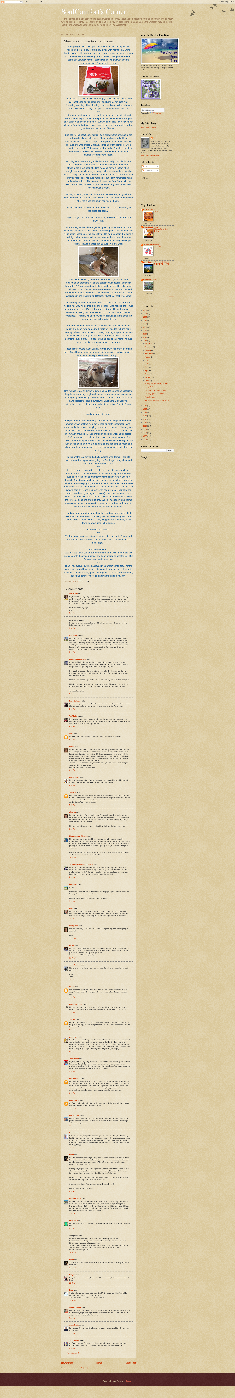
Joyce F (72, 1019)
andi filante (73, 594)
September (149, 354)
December (149, 343)
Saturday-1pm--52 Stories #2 (155, 394)
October (148, 350)
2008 (145, 433)
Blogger (128, 1381)
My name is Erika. (76, 1198)
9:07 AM (72, 1191)
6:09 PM (72, 726)
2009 (145, 429)
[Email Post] (88, 581)
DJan (71, 908)
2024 (145, 317)
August (148, 357)
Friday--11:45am (150, 387)
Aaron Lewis (74, 1325)
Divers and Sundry (76, 1004)
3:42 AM (72, 1071)
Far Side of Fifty (75, 1078)
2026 (145, 310)
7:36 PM (72, 1213)
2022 (145, 324)
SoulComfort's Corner (93, 11)
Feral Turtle (73, 1220)
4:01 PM (72, 1348)
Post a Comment (73, 1353)
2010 (145, 426)
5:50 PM (72, 694)
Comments (148, 170)
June (147, 364)
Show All (171, 296)
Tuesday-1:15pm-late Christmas (156, 390)
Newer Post (67, 1363)
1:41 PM (72, 980)
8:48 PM (72, 1052)
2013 (145, 416)
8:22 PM (72, 829)
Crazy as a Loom (149, 280)
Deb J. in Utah (74, 1115)
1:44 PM (72, 1126)
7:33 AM (72, 919)
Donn (71, 1290)
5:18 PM (72, 1030)
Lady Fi (72, 1275)
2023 (145, 320)
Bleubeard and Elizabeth (78, 836)
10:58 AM (72, 1283)
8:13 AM (72, 1229)
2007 (145, 436)
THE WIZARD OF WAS (161, 264)
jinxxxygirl (73, 1037)
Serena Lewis (74, 1133)
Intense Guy (73, 884)
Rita (154, 138)
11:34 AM (72, 1252)
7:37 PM (72, 805)
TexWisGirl (73, 716)
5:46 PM (72, 652)
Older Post (130, 1363)
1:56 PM (72, 997)
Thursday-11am (150, 397)
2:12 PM (72, 1148)
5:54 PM (72, 709)
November (149, 347)
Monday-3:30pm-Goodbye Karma (156, 383)
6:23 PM (72, 770)
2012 (145, 419)
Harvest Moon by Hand (77, 659)
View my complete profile (150, 155)
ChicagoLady (74, 777)
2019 (145, 334)
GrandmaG (73, 635)
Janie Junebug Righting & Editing (156, 262)
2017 (145, 341)
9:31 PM (72, 1093)
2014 (145, 412)
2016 (145, 406)
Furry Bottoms (74, 701)
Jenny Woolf (74, 1059)
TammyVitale (74, 1340)
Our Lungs (157, 246)
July (147, 360)
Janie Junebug (74, 965)
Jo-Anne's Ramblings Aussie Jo (81, 864)
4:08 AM (72, 1333)
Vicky (71, 734)
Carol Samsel (74, 1100)
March (147, 374)
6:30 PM (72, 785)
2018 (145, 337)
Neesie (71, 746)
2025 (145, 314)
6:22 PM (72, 740)
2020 (145, 330)
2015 (145, 409)
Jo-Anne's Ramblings (151, 245)
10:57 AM (72, 1268)
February (148, 377)
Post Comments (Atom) (79, 1368)
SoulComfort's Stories (148, 127)
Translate (157, 113)
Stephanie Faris (75, 1308)
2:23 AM (72, 877)
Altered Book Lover (150, 227)
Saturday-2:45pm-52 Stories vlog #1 (157, 400)
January (148, 381)
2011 (145, 422)
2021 (145, 327)
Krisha (71, 945)
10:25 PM (72, 1108)
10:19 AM (72, 938)
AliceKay (72, 812)
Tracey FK (73, 792)
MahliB (72, 987)
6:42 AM (72, 1318)
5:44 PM (72, 628)
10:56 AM (72, 958)
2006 (145, 439)
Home (99, 1363)
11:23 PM (72, 857)
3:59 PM (72, 1012)
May (147, 367)
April (147, 371)
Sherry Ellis (73, 926)
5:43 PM (72, 613)
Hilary (71, 1155)
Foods (156, 212)
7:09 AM (72, 901)
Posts (146, 166)
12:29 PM (72, 1300)
